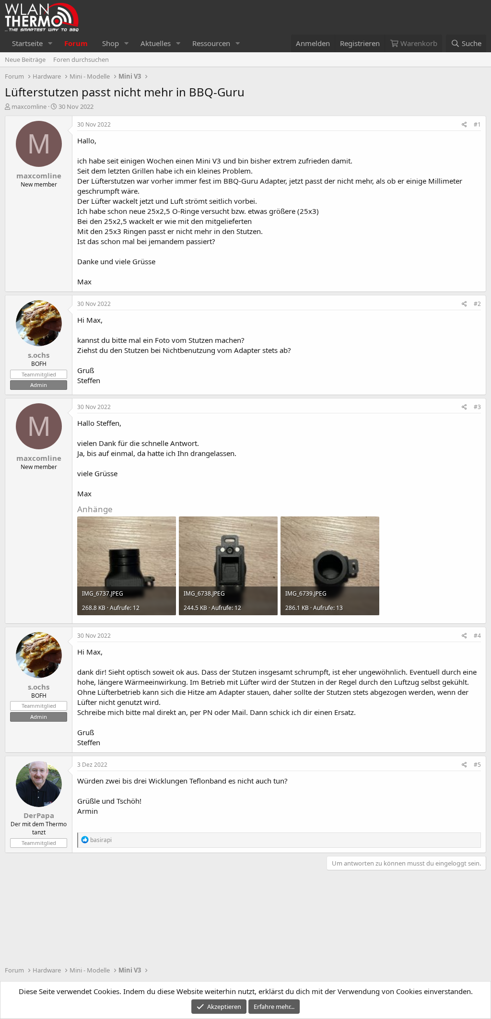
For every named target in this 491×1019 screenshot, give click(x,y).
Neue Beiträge (25, 59)
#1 (477, 124)
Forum (76, 43)
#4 (477, 636)
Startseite (27, 43)
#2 (477, 304)
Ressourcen (211, 43)
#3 (477, 407)
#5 (477, 765)
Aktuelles (155, 43)
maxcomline (29, 106)
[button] (50, 43)
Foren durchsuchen (81, 59)
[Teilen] (464, 124)
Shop (110, 43)
